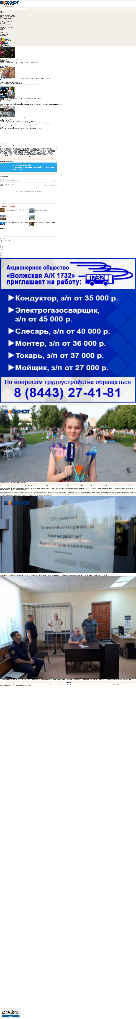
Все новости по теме (4, 61)
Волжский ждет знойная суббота (130, 492)
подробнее (10, 240)
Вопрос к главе (3, 85)
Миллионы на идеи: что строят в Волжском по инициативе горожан (44, 679)
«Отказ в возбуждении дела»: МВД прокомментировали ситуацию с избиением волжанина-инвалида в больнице (101, 679)
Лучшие (7, 184)
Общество (2, 143)
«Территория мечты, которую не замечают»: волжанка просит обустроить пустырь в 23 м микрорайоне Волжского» (30, 488)
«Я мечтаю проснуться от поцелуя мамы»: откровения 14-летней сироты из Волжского (18, 65)
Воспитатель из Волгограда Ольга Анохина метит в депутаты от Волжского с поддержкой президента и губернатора (25, 123)
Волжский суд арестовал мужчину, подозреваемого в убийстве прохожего (14, 679)
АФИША (1, 14)
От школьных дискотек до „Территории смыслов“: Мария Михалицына (46, 492)
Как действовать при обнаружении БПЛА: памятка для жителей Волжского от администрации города (86, 485)
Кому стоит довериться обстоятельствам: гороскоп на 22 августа (111, 492)
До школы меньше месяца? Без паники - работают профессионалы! (111, 684)
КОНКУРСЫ (2, 20)
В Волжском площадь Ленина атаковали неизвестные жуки (95, 575)
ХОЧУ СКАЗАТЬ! (3, 37)
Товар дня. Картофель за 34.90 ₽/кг (52, 680)
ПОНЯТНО (10, 1016)
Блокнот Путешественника (5, 66)
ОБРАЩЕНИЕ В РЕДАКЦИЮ (6, 27)
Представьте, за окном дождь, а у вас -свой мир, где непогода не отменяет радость (68, 488)
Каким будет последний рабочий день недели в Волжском (70, 680)
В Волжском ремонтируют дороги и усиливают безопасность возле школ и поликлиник (30, 575)
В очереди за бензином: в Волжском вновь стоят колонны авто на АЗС (14, 485)
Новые (1, 184)
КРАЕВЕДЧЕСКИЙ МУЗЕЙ (6, 21)
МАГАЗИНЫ (6, 45)
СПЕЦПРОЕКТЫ (3, 32)
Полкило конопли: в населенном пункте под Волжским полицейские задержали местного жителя (102, 488)
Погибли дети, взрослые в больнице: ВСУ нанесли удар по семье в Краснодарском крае (17, 492)
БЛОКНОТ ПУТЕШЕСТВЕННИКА (7, 15)
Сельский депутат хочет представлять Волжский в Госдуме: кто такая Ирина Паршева (18, 121)
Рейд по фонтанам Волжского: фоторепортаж (10, 82)
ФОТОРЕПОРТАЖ (4, 34)
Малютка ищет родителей (5, 46)
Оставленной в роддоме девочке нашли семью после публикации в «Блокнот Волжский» (19, 62)
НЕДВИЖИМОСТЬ (4, 26)
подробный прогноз (4, 240)
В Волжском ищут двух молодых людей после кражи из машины (69, 679)
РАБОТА (8, 39)
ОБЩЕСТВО (2, 28)
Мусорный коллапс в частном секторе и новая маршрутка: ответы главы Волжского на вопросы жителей (22, 103)
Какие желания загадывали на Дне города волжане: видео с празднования (13, 482)
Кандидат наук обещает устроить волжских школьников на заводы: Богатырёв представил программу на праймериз (25, 122)
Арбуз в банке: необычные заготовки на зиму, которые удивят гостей (40, 495)
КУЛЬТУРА (2, 22)
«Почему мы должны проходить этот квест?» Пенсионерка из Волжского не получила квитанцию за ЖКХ (65, 575)
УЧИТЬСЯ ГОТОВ (7, 40)
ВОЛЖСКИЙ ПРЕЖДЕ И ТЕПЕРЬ (7, 16)
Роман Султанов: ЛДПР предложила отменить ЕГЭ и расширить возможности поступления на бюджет (80, 492)
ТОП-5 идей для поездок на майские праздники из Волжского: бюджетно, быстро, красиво (19, 84)
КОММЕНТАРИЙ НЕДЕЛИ (5, 18)
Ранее (12, 184)
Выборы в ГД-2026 (4, 105)
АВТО (1, 12)
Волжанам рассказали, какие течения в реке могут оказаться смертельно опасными (42, 684)
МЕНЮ (1, 11)
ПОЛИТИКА (2, 29)
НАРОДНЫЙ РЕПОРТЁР (5, 24)
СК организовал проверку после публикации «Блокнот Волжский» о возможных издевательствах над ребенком (78, 684)
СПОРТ (1, 33)
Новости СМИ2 (3, 228)
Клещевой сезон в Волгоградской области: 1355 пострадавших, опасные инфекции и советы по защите (49, 485)
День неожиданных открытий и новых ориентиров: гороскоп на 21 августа (31, 680)
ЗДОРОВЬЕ (2, 17)
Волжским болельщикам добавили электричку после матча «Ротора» (14, 495)
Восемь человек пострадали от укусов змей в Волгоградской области (14, 684)
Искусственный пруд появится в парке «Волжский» (11, 83)
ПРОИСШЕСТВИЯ (4, 30)
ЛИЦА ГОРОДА (3, 23)
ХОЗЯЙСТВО (3, 35)
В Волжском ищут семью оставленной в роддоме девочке (12, 63)
